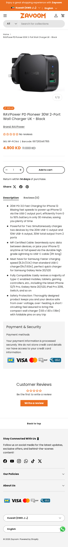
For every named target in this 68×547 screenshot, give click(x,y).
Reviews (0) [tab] (31, 198)
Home (6, 34)
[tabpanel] (34, 260)
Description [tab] (11, 198)
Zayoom (15, 539)
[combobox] (34, 23)
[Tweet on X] (14, 187)
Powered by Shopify (29, 539)
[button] (62, 15)
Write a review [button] (34, 403)
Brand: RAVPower (14, 127)
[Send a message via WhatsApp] (62, 529)
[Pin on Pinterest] (27, 187)
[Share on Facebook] (21, 187)
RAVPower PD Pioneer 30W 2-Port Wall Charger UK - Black (30, 37)
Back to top (34, 423)
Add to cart (45, 169)
